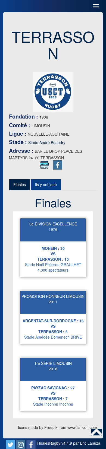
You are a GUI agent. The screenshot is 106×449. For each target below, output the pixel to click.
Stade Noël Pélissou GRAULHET (53, 264)
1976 (53, 229)
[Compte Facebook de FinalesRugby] (31, 444)
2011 (53, 301)
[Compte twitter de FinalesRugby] (10, 444)
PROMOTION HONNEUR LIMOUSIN (53, 296)
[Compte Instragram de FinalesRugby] (20, 444)
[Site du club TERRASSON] (44, 165)
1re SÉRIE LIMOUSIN (53, 363)
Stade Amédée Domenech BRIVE (53, 337)
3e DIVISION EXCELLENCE (53, 224)
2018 (53, 368)
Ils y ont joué (46, 184)
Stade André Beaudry (46, 142)
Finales (19, 184)
